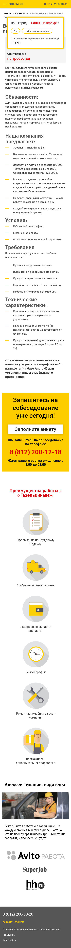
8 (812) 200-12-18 (35, 452)
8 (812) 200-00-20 (56, 4)
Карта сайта (9, 940)
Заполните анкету (35, 429)
